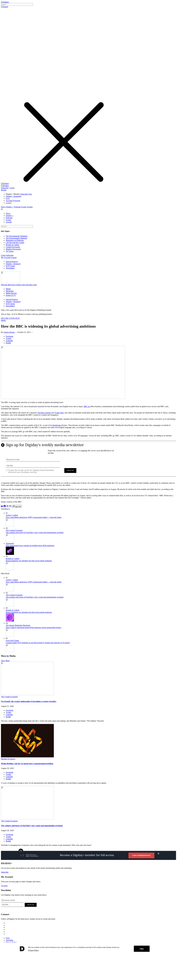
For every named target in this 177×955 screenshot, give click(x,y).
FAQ (8, 198)
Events (23, 207)
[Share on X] (7, 506)
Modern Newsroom (13, 249)
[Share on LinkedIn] (2, 506)
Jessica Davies (9, 332)
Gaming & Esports (13, 247)
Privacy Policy (11, 942)
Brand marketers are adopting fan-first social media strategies (29, 561)
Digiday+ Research (13, 264)
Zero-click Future (12, 640)
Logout (8, 203)
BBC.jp (87, 406)
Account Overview (13, 201)
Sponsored (10, 543)
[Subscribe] (5, 186)
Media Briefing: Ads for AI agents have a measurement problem (27, 764)
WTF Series (10, 266)
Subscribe (4, 188)
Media (8, 289)
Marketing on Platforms (15, 240)
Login (12, 188)
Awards (30, 207)
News (3, 207)
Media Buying (11, 293)
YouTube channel (44, 413)
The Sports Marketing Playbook (18, 625)
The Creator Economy (14, 530)
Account (4, 886)
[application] (88, 948)
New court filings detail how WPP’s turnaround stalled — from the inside (33, 517)
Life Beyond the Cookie (15, 243)
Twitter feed (59, 413)
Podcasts (17, 207)
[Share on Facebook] (5, 506)
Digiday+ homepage (13, 196)
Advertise (9, 940)
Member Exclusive (8, 759)
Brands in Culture (12, 245)
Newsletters (10, 268)
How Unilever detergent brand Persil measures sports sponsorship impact (33, 627)
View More (5, 661)
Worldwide (56, 425)
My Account (5, 257)
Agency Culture (12, 515)
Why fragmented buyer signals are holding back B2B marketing (30, 546)
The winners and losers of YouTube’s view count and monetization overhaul (34, 532)
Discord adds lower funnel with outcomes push (19, 285)
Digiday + (10, 207)
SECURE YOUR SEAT (10, 318)
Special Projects (12, 262)
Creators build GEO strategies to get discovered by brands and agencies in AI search (38, 643)
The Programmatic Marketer (16, 238)
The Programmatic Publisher (16, 236)
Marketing (10, 291)
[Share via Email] (10, 506)
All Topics (10, 251)
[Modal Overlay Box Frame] (88, 460)
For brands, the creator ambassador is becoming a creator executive (28, 701)
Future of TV (11, 295)
